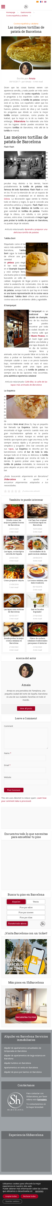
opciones (39, 1191)
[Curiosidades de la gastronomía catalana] (37, 542)
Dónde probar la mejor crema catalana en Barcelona (14, 640)
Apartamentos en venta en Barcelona (21, 1067)
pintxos (10, 262)
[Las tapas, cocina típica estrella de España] (14, 542)
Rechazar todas (29, 1196)
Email (7, 765)
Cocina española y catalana (26, 23)
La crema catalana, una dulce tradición (37, 581)
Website (7, 777)
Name (7, 753)
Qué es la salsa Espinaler (37, 610)
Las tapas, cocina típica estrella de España (14, 552)
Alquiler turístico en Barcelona (17, 1063)
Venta (36, 901)
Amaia (32, 78)
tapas (11, 448)
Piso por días (26, 917)
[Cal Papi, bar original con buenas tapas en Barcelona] (37, 511)
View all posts (26, 708)
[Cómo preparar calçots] (14, 571)
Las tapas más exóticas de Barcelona (14, 610)
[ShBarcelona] (26, 6)
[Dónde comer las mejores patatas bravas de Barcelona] (14, 511)
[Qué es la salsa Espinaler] (37, 600)
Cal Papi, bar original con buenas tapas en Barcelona (37, 522)
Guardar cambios (12, 1201)
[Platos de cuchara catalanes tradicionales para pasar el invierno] (37, 629)
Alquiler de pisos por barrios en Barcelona (23, 1072)
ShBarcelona (10, 479)
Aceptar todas (11, 1196)
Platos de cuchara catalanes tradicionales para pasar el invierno (37, 640)
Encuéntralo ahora (17, 923)
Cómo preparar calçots (14, 580)
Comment (8, 726)
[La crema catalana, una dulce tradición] (37, 571)
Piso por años (26, 907)
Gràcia (7, 198)
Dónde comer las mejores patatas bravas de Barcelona (14, 522)
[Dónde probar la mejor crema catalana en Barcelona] (14, 629)
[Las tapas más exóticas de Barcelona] (14, 600)
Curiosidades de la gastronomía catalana (37, 552)
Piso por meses (26, 912)
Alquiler (16, 901)
